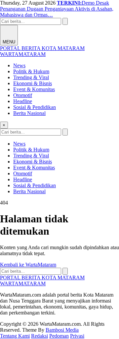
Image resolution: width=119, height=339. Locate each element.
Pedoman (59, 336)
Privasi (77, 336)
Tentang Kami (15, 336)
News (19, 65)
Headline (22, 101)
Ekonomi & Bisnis (32, 83)
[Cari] (65, 21)
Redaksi (39, 336)
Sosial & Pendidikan (34, 107)
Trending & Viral (31, 77)
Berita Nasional (29, 113)
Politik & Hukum (31, 71)
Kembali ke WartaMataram (28, 264)
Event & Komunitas (34, 89)
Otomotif (22, 95)
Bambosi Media (62, 330)
